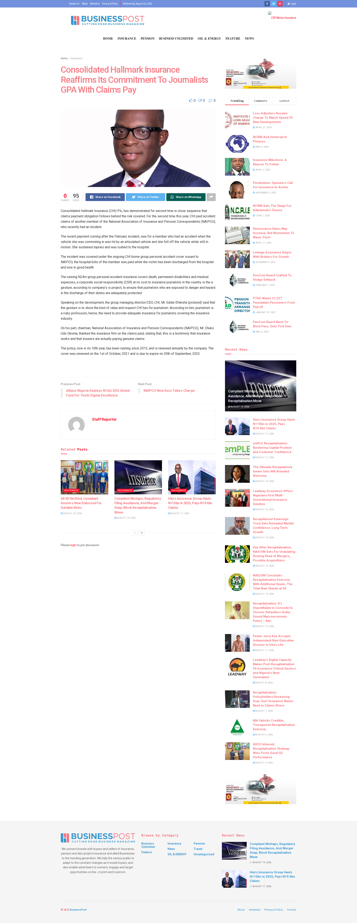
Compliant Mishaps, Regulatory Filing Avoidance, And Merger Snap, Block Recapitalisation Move (256, 396)
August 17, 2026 (179, 513)
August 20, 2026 (72, 513)
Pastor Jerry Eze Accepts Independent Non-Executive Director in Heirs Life (273, 640)
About (85, 3)
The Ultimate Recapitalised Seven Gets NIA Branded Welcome (272, 471)
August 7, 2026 (264, 711)
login (73, 545)
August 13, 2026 (264, 594)
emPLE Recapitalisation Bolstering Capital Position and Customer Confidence (272, 447)
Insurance (127, 38)
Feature (233, 38)
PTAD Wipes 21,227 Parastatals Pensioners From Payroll (274, 302)
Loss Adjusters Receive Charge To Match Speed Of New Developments (273, 117)
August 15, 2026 (264, 481)
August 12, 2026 (264, 626)
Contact (291, 909)
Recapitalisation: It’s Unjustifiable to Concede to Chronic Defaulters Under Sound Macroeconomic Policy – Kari (273, 612)
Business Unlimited (176, 38)
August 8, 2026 (264, 682)
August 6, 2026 (264, 734)
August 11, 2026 (264, 650)
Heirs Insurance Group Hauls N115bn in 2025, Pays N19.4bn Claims (190, 503)
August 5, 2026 (264, 762)
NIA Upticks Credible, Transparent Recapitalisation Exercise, (274, 725)
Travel (198, 849)
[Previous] (135, 533)
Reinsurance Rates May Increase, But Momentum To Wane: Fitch (273, 233)
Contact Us (74, 3)
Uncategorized (204, 854)
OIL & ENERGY (209, 38)
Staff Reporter (104, 419)
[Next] (142, 533)
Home (108, 38)
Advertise (95, 3)
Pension (148, 38)
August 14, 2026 (264, 509)
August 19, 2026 (126, 518)
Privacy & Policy (110, 3)
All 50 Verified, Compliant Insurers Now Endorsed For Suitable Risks (81, 503)
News (249, 38)
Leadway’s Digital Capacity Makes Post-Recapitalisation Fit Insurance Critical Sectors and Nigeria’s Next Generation (274, 668)
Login (293, 3)
